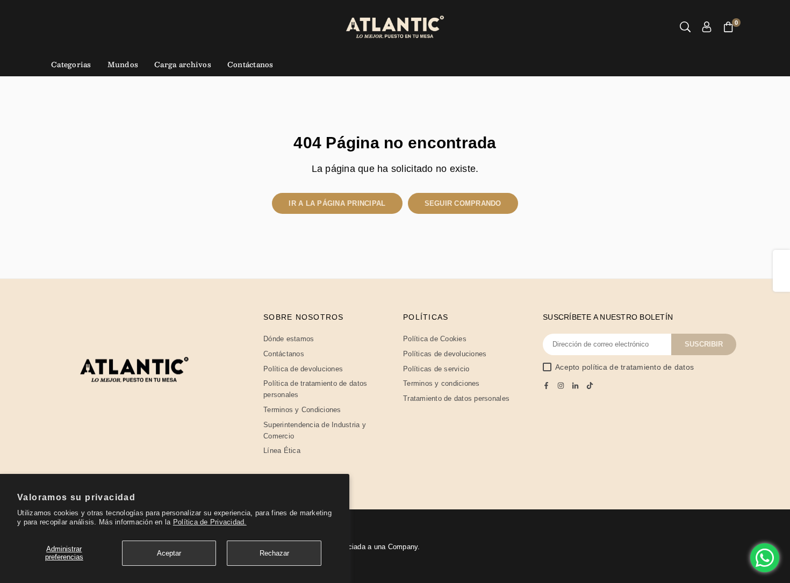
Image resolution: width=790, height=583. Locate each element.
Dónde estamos (288, 339)
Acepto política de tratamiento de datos (624, 367)
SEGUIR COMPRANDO (463, 203)
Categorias (71, 64)
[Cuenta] (706, 27)
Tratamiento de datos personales (456, 398)
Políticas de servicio (436, 369)
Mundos (123, 64)
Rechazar (274, 553)
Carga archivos (182, 64)
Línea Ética (281, 451)
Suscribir (704, 344)
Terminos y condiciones (441, 383)
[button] (728, 27)
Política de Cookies (434, 339)
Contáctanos (250, 64)
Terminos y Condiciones (302, 410)
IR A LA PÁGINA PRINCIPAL (337, 203)
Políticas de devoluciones (445, 354)
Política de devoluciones (303, 369)
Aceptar (169, 553)
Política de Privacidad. (210, 522)
